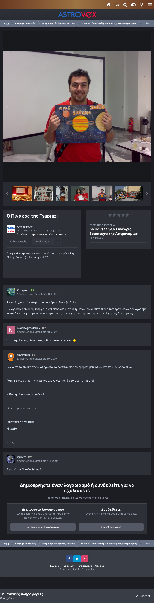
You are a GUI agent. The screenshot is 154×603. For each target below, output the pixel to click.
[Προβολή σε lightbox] (77, 106)
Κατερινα (23, 290)
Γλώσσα (55, 565)
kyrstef (21, 457)
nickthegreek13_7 (29, 328)
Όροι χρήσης (7, 598)
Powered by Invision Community (77, 569)
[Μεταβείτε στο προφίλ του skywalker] (11, 357)
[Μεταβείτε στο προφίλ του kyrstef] (11, 459)
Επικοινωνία (85, 565)
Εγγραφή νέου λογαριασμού (43, 526)
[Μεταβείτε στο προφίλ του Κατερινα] (11, 292)
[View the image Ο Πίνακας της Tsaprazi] (102, 193)
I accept (144, 596)
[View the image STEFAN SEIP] (22, 193)
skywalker (23, 354)
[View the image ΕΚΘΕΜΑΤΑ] (43, 193)
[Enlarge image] (74, 340)
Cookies (99, 565)
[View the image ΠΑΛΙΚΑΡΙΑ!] (80, 193)
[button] (7, 194)
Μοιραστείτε (19, 241)
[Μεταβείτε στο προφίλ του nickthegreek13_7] (11, 330)
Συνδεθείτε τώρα (111, 526)
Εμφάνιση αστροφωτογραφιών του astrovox (43, 234)
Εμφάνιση (69, 565)
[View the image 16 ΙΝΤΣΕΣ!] (62, 193)
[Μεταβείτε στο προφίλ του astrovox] (11, 229)
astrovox (28, 226)
